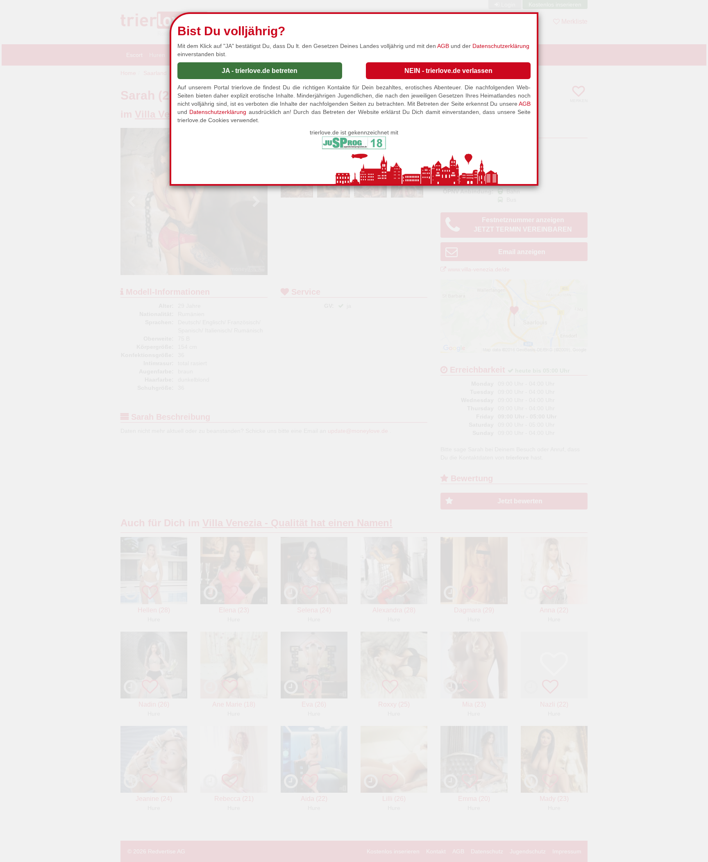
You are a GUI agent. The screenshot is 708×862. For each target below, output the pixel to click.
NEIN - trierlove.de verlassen (448, 70)
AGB (443, 46)
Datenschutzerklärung (500, 46)
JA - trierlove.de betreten (259, 70)
